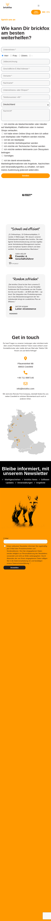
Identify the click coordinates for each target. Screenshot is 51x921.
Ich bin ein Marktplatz (14, 140)
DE (43, 12)
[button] (38, 5)
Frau (15, 55)
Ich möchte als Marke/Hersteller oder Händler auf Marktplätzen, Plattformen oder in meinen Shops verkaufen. (24, 127)
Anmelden (14, 568)
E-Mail (6, 538)
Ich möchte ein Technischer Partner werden (24, 146)
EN (48, 12)
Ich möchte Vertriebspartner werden (21, 143)
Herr (6, 55)
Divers (24, 55)
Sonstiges (9, 156)
